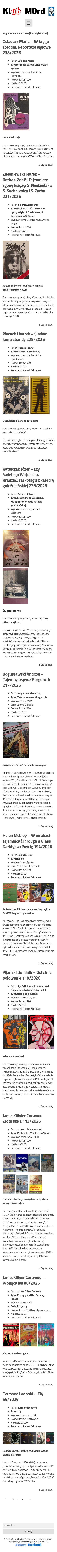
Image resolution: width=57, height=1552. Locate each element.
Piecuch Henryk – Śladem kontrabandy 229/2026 (25, 337)
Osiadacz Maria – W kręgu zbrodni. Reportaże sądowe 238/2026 (27, 47)
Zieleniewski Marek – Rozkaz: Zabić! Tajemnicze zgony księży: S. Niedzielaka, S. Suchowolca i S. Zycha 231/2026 (28, 185)
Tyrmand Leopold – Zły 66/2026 (23, 1397)
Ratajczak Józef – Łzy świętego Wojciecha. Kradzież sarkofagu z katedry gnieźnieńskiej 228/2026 (28, 477)
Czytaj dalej (47, 165)
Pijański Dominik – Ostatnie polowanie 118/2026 (27, 975)
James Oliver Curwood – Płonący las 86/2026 (24, 1280)
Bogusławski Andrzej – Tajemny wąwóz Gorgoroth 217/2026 (26, 679)
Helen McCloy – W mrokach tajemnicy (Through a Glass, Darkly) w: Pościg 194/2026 (27, 841)
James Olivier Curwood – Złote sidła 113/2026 (24, 1118)
